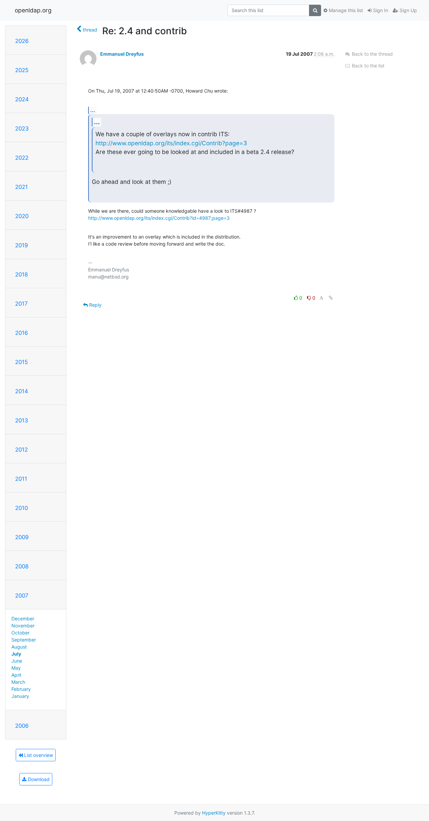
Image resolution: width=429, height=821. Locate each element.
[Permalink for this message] (330, 298)
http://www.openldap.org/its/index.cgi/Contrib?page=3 (171, 143)
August (19, 647)
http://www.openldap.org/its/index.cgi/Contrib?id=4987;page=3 (159, 218)
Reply (95, 305)
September (23, 640)
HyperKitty (214, 813)
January (20, 696)
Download (38, 779)
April (16, 675)
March (18, 682)
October (20, 632)
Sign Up (407, 10)
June (16, 661)
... (92, 110)
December (22, 618)
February (21, 689)
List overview (38, 755)
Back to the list (367, 65)
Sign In (380, 10)
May (16, 668)
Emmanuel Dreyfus (122, 54)
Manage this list (345, 10)
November (23, 625)
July (16, 654)
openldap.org (33, 10)
